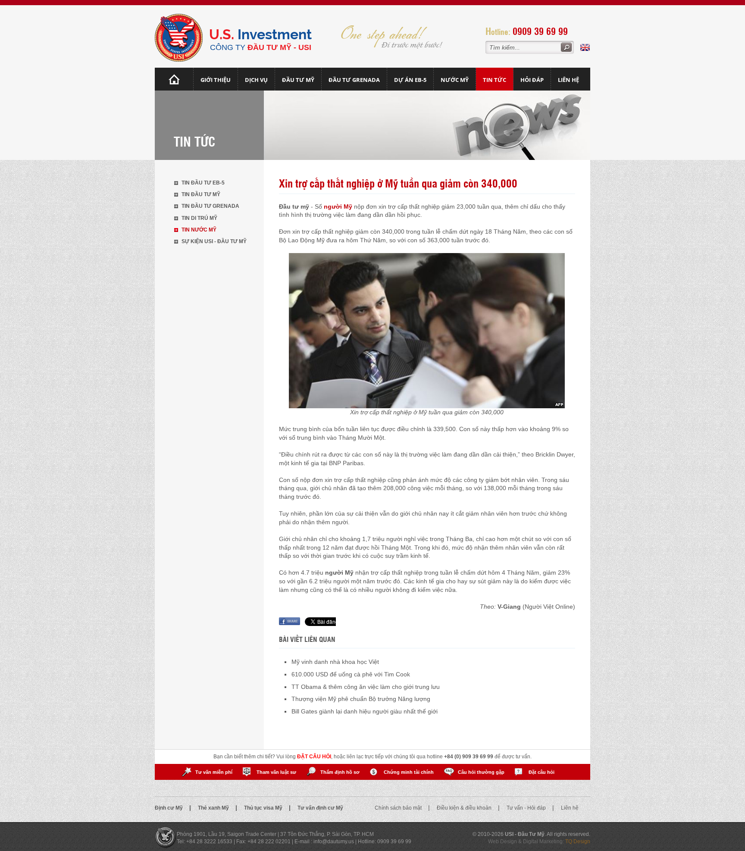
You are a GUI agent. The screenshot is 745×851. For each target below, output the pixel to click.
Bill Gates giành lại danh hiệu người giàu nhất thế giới (364, 711)
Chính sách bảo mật (399, 808)
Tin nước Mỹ (199, 230)
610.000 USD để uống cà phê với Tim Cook (350, 674)
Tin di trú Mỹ (199, 218)
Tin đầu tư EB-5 (203, 183)
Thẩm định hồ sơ (340, 772)
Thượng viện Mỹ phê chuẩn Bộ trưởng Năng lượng (360, 698)
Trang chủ (174, 79)
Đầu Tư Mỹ (298, 80)
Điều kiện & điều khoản (465, 808)
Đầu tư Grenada (354, 80)
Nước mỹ (455, 80)
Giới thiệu (215, 80)
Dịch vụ (256, 80)
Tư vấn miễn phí (213, 772)
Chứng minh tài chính (409, 772)
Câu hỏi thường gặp (481, 772)
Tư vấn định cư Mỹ (320, 808)
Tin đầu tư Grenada (210, 206)
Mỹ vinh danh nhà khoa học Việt (335, 661)
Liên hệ (568, 80)
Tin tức (494, 80)
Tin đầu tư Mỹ (201, 194)
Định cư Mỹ (169, 808)
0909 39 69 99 (540, 31)
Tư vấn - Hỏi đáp (527, 808)
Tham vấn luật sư (276, 772)
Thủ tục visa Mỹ (264, 808)
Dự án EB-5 (410, 80)
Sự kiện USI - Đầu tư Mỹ (214, 241)
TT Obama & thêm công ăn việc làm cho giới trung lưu (365, 686)
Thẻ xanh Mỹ (214, 808)
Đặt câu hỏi (541, 772)
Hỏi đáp (532, 80)
